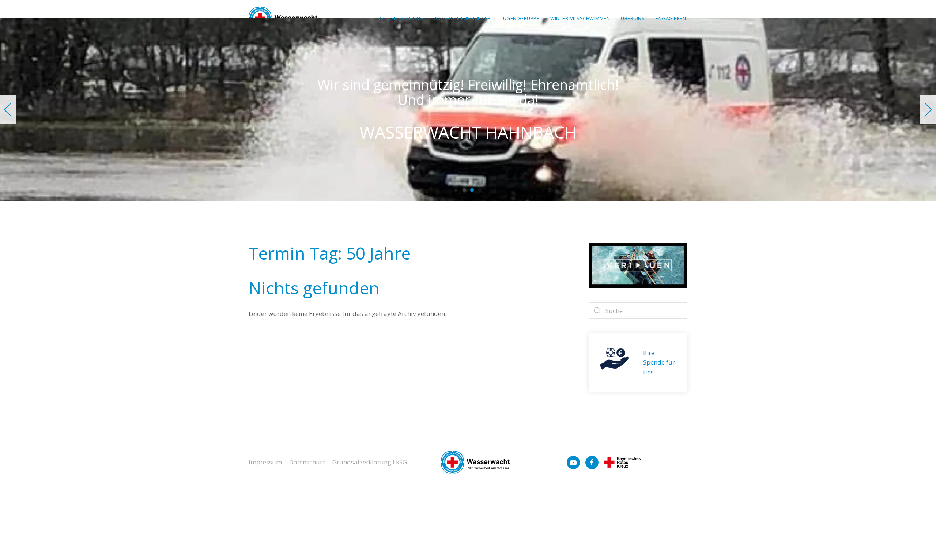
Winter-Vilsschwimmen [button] (580, 18)
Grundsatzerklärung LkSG (369, 462)
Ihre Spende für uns (659, 362)
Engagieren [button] (671, 18)
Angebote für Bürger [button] (462, 18)
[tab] (456, 190)
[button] (8, 109)
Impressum (265, 462)
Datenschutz (307, 462)
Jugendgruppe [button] (520, 18)
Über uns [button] (633, 18)
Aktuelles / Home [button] (401, 18)
